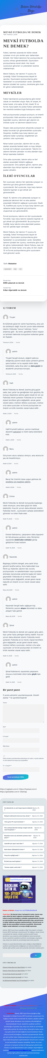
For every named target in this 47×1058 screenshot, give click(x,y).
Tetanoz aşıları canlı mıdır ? (13, 867)
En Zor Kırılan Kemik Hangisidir (12, 974)
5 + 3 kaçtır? (7, 765)
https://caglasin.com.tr (9, 789)
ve (20, 269)
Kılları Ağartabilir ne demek (14, 290)
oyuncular (8, 269)
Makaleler (12, 263)
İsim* (4, 727)
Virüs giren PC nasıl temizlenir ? (14, 822)
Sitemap (23, 792)
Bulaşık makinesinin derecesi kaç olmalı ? (17, 816)
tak (15, 269)
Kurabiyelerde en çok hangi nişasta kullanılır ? (18, 809)
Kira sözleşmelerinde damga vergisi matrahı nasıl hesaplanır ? (18, 829)
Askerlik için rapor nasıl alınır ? (14, 843)
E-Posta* (6, 736)
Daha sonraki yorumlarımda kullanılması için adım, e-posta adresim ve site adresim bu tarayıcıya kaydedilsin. (23, 759)
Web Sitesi (6, 746)
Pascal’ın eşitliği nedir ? (11, 855)
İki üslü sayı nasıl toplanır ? (12, 861)
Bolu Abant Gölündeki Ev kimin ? (14, 849)
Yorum (5, 702)
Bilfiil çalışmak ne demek (13, 283)
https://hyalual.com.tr (28, 789)
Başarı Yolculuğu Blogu (31, 9)
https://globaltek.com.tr (10, 792)
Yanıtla (18, 342)
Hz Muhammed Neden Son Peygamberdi (15, 980)
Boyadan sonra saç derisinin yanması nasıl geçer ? (17, 836)
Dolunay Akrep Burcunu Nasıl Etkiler (14, 967)
